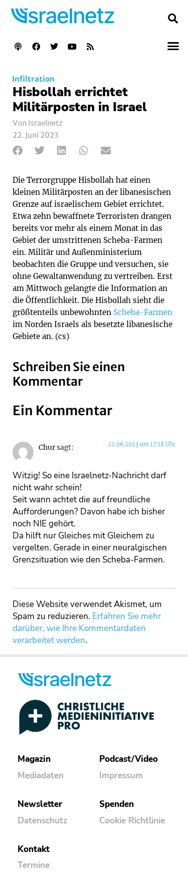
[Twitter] (54, 47)
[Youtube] (72, 47)
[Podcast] (18, 47)
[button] (173, 19)
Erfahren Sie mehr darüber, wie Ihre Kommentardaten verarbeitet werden (87, 628)
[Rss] (90, 47)
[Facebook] (36, 47)
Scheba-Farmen (142, 312)
